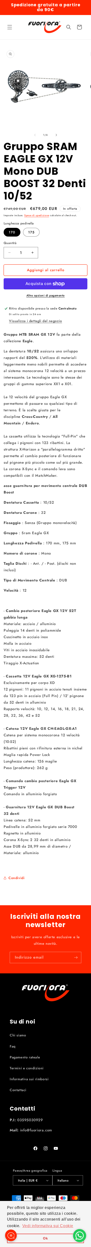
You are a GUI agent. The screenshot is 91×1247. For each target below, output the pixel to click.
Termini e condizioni (27, 1068)
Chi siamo (18, 1035)
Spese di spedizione (36, 215)
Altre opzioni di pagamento (45, 295)
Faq (13, 1046)
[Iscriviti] (75, 957)
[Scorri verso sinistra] (35, 135)
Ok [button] (45, 1238)
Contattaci (18, 1090)
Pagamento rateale (25, 1057)
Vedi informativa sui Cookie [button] (47, 1226)
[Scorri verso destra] (56, 135)
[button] (9, 27)
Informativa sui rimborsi (29, 1079)
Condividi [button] (16, 877)
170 (12, 232)
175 (31, 232)
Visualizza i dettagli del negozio (35, 320)
